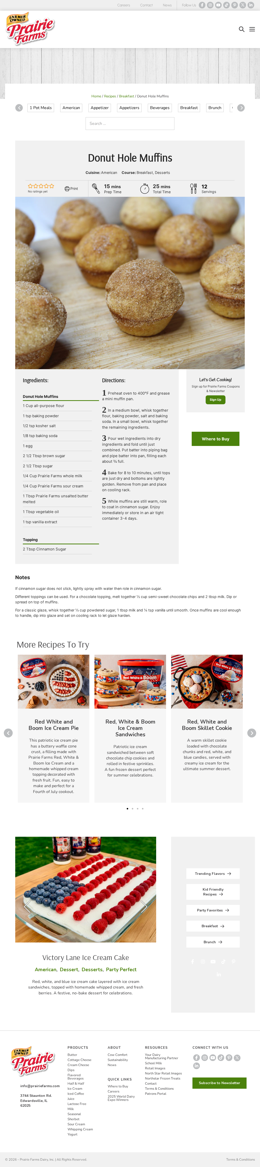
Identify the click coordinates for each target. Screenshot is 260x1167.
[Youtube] (218, 5)
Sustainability (118, 1060)
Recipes (110, 96)
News (167, 5)
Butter (72, 1055)
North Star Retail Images (163, 1073)
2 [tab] (132, 808)
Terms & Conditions (159, 1088)
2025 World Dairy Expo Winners (121, 1098)
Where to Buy (215, 438)
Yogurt (72, 1134)
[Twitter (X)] (242, 5)
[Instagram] (210, 5)
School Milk (153, 1063)
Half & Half (76, 1083)
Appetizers (129, 108)
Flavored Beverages (76, 1077)
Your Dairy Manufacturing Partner (161, 1056)
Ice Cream (75, 1088)
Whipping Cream (80, 1129)
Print (73, 188)
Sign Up (215, 399)
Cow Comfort (117, 1055)
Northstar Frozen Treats (162, 1078)
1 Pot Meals (41, 108)
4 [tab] (142, 808)
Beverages (160, 108)
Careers (123, 5)
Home (96, 96)
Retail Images (155, 1068)
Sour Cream (76, 1124)
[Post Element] (53, 729)
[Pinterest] (234, 5)
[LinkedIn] (251, 5)
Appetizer (100, 108)
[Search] (169, 123)
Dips (71, 1070)
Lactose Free (77, 1104)
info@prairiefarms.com (40, 1086)
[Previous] (19, 108)
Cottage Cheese (79, 1060)
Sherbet (73, 1119)
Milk (71, 1109)
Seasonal (74, 1114)
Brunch (214, 108)
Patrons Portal (155, 1093)
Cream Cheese (78, 1065)
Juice (71, 1099)
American (71, 108)
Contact (146, 5)
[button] (242, 29)
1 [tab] (127, 808)
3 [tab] (137, 808)
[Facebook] (202, 5)
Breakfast (126, 96)
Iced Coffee (76, 1093)
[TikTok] (226, 5)
